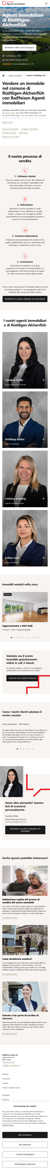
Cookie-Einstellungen (25, 1154)
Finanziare (5, 1095)
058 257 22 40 (9, 1062)
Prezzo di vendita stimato (11, 1088)
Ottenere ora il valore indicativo (23, 678)
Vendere (5, 1083)
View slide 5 (23, 637)
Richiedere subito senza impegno (19, 47)
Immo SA (5, 1100)
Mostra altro (7, 122)
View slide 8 (32, 637)
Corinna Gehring (15, 498)
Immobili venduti (9, 133)
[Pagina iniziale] (3, 76)
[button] (46, 3)
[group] (11, 55)
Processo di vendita (10, 129)
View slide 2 (14, 637)
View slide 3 (17, 637)
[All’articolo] (25, 881)
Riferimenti (23, 133)
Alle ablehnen (25, 1145)
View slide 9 (35, 637)
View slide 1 (11, 637)
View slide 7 (29, 637)
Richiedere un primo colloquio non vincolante (25, 299)
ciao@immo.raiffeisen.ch (11, 1065)
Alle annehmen (25, 1135)
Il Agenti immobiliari (29, 129)
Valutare (5, 1074)
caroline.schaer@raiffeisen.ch (16, 822)
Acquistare (6, 1079)
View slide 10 (38, 637)
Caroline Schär (14, 380)
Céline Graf (12, 557)
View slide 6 (26, 637)
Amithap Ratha (14, 439)
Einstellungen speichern (25, 1164)
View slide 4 (20, 637)
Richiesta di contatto (10, 137)
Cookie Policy (7, 1123)
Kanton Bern (10, 113)
